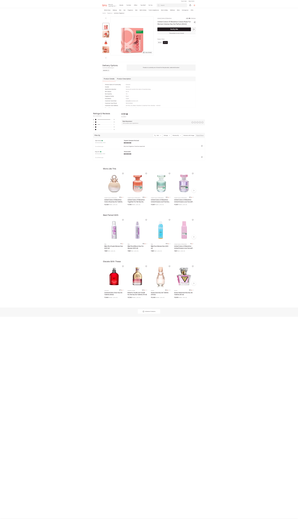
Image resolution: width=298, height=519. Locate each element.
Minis (178, 10)
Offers (135, 5)
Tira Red (128, 5)
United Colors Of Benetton (164, 18)
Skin (120, 10)
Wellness (172, 10)
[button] (121, 10)
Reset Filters (200, 135)
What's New (107, 10)
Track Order (184, 1)
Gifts (192, 10)
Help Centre (191, 1)
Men (136, 10)
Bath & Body (143, 10)
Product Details (109, 79)
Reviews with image (189, 135)
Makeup (115, 10)
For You (150, 5)
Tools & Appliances (154, 10)
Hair (124, 10)
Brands (121, 5)
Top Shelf (143, 5)
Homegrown (185, 10)
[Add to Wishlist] (122, 173)
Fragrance (130, 10)
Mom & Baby (164, 10)
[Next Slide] (194, 190)
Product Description (124, 79)
